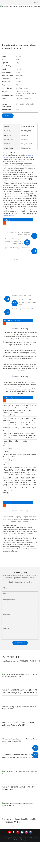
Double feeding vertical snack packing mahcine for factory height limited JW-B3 (20, 755)
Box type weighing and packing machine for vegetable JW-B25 (19, 820)
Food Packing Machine (10, 661)
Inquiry (7, 116)
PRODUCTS (24, 661)
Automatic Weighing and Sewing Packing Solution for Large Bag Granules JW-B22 (19, 691)
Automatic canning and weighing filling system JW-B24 (18, 788)
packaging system (9, 215)
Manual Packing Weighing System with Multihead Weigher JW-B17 (18, 723)
